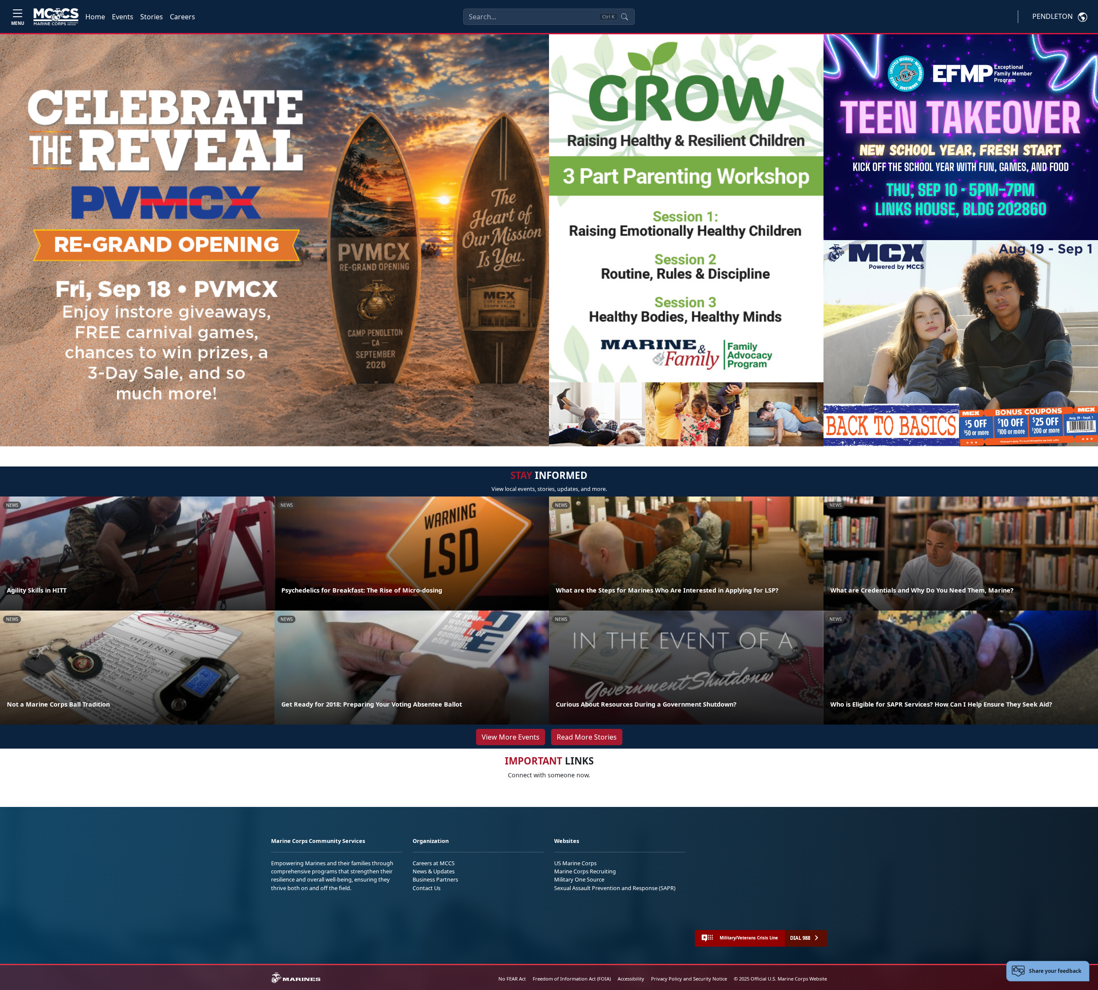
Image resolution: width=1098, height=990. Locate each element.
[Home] (55, 16)
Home (95, 16)
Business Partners (435, 879)
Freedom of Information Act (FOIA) (572, 978)
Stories (151, 16)
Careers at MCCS (434, 863)
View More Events (511, 737)
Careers (182, 16)
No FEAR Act (512, 978)
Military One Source (579, 879)
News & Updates (434, 871)
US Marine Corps (575, 863)
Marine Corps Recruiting (585, 871)
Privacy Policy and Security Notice (689, 978)
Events (122, 16)
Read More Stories (587, 737)
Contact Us (426, 888)
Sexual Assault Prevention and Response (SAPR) (615, 888)
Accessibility (631, 978)
